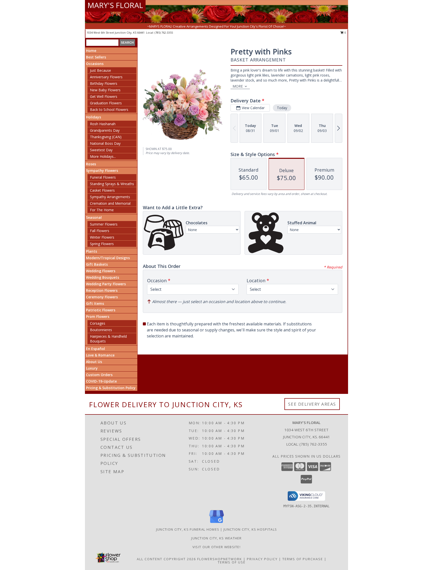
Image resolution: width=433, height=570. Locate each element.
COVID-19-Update (101, 381)
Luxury (92, 368)
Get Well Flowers (103, 96)
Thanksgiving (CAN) (106, 136)
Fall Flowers (99, 230)
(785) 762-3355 (164, 32)
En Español (95, 348)
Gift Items (95, 303)
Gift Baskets (97, 264)
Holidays (93, 117)
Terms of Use (232, 562)
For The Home (102, 209)
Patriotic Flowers (100, 310)
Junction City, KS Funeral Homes (187, 529)
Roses (91, 164)
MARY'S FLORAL (115, 5)
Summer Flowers (104, 224)
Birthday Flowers (103, 83)
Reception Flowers (102, 290)
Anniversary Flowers (106, 77)
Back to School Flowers (109, 109)
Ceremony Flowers (102, 297)
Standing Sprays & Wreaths (112, 183)
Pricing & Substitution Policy (111, 387)
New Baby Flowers (105, 90)
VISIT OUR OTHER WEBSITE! (216, 547)
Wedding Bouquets (102, 277)
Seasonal (94, 217)
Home (91, 50)
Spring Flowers (102, 243)
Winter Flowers (102, 237)
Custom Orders (99, 374)
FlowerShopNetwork (219, 559)
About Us (94, 361)
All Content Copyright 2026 (166, 559)
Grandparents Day (105, 130)
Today (282, 107)
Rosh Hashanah (103, 123)
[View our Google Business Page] (216, 523)
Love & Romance (100, 355)
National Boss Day (105, 143)
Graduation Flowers (106, 103)
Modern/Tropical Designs (108, 257)
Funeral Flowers (103, 177)
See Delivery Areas (312, 404)
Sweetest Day (101, 150)
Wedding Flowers (100, 270)
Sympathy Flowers (102, 170)
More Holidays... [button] (103, 156)
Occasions (94, 63)
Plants (91, 251)
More (238, 86)
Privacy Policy (262, 559)
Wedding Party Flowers (106, 283)
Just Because (100, 70)
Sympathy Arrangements (110, 196)
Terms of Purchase (302, 559)
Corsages (97, 323)
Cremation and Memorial (110, 203)
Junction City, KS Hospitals (250, 529)
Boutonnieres (101, 329)
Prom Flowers (97, 316)
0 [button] (345, 32)
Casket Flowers (102, 190)
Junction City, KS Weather (216, 538)
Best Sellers (96, 57)
